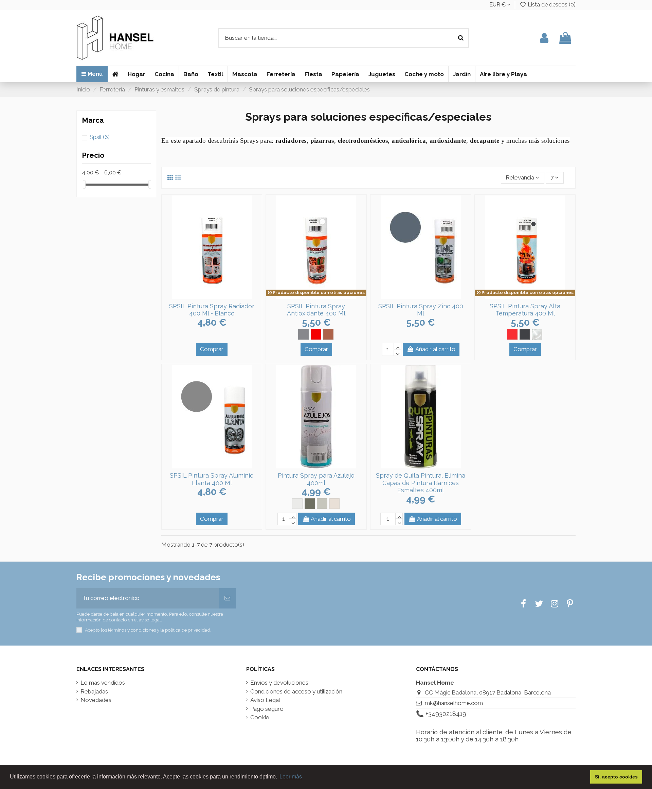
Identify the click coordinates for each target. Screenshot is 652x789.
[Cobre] (328, 334)
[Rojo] (316, 334)
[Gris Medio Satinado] (310, 503)
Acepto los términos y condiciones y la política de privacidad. (148, 630)
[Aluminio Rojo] (512, 334)
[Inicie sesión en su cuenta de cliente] (544, 38)
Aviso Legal (265, 700)
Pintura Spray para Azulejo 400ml (316, 479)
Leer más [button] (290, 776)
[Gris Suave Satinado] (322, 503)
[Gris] (303, 334)
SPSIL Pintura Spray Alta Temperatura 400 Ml (525, 310)
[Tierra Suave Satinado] (334, 503)
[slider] (84, 184)
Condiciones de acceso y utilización (296, 691)
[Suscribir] (227, 598)
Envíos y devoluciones (279, 683)
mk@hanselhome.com (454, 703)
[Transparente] (537, 334)
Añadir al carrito (435, 349)
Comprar (211, 349)
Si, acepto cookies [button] (616, 776)
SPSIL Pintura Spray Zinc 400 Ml (420, 310)
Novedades (95, 700)
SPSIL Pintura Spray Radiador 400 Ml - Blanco (211, 310)
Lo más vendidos (102, 683)
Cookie (259, 717)
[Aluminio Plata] (525, 334)
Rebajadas (94, 691)
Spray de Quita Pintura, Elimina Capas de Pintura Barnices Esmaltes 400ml (420, 483)
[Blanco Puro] (297, 503)
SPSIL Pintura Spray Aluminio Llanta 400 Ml (212, 479)
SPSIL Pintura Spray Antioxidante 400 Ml (316, 310)
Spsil (100, 137)
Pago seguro (267, 709)
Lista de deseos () (551, 4)
